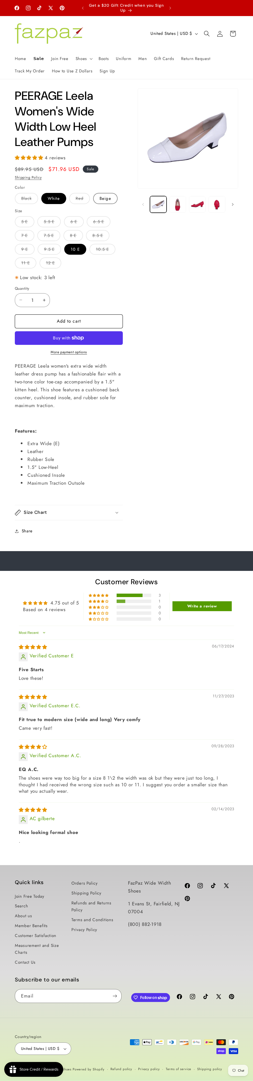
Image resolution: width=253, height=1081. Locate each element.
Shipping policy (209, 1069)
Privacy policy (149, 1069)
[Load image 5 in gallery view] (217, 204)
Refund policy (121, 1069)
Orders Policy (84, 883)
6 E (77, 222)
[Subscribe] (114, 996)
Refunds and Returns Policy (91, 906)
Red (83, 199)
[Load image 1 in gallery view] (158, 204)
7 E (27, 236)
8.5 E (100, 236)
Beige (105, 198)
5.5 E (52, 222)
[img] (33, 647)
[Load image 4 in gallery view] (197, 204)
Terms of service (178, 1069)
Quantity (22, 288)
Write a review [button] (202, 606)
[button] (83, 59)
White (54, 198)
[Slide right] (232, 204)
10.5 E (105, 250)
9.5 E (52, 250)
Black (29, 199)
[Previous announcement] (82, 8)
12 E (54, 264)
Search (21, 906)
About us (23, 916)
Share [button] (27, 531)
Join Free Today (29, 896)
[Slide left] (143, 204)
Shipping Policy (28, 177)
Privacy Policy (84, 930)
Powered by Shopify (89, 1069)
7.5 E (52, 236)
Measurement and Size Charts (37, 948)
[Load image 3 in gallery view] (177, 204)
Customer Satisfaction (35, 935)
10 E (75, 249)
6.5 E (101, 222)
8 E (76, 236)
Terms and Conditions (92, 920)
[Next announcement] (170, 8)
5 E (27, 222)
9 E (28, 250)
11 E (28, 264)
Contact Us (25, 962)
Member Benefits (31, 926)
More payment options (69, 352)
